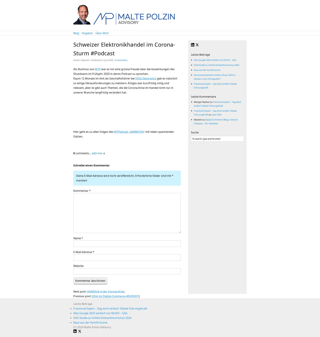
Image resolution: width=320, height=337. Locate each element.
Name (78, 238)
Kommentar (82, 191)
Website (78, 266)
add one (97, 153)
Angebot (87, 33)
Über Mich (102, 33)
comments (121, 60)
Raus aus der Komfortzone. (207, 69)
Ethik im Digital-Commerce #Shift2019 (116, 296)
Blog (76, 33)
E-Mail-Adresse (83, 252)
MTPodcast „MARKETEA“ (129, 132)
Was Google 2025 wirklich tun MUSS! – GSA (215, 59)
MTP (97, 69)
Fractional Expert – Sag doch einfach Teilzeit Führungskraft (110, 308)
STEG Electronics (145, 78)
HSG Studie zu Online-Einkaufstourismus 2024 (216, 64)
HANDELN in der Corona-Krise (105, 291)
